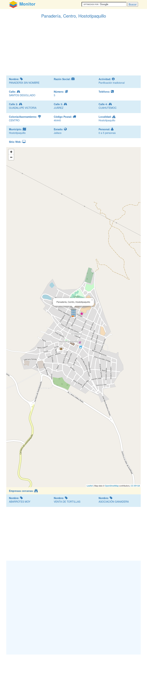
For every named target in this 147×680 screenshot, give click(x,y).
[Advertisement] (73, 48)
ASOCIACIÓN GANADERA (114, 501)
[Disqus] (73, 607)
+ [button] (11, 152)
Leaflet (90, 485)
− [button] (11, 157)
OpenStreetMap (112, 485)
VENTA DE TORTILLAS (67, 501)
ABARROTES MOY (19, 501)
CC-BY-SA (135, 485)
